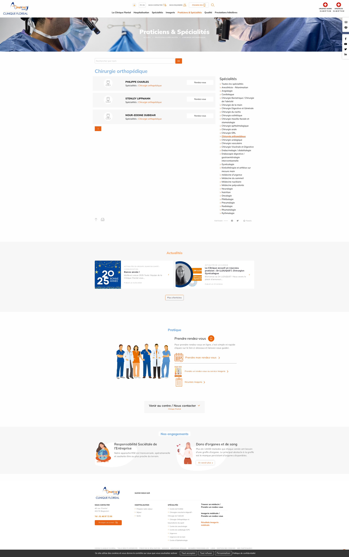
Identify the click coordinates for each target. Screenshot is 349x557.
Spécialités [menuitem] (157, 12)
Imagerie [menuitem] (170, 12)
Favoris (249, 221)
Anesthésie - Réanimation (235, 87)
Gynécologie (228, 164)
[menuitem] (145, 509)
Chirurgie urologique (232, 139)
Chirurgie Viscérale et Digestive (238, 146)
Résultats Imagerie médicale (210, 523)
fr (141, 5)
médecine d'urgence (232, 174)
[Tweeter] (237, 220)
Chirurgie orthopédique (194, 37)
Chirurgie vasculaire (232, 143)
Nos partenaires (244, 548)
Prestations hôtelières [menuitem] (226, 12)
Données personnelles (198, 548)
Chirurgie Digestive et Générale (238, 108)
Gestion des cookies (226, 548)
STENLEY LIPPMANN (137, 98)
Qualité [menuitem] (208, 12)
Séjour (139, 512)
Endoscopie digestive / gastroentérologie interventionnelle (233, 157)
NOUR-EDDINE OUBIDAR (140, 115)
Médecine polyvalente (233, 185)
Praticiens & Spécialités (166, 37)
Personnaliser (223, 553)
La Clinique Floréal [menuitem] (121, 12)
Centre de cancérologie (178, 526)
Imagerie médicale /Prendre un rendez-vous (212, 514)
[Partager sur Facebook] (232, 220)
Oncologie (227, 195)
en (144, 5)
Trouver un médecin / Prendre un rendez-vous (212, 505)
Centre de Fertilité (176, 509)
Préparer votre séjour (144, 509)
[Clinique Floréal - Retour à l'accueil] (15, 8)
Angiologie (227, 90)
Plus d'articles (174, 297)
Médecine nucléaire (231, 181)
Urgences (173, 533)
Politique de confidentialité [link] (243, 553)
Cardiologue (228, 94)
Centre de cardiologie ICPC (180, 530)
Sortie (139, 516)
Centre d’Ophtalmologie (179, 540)
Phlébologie (228, 199)
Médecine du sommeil (233, 178)
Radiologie (227, 206)
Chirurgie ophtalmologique (235, 125)
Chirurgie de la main (232, 104)
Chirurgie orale (229, 129)
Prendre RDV (197, 5)
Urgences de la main (177, 537)
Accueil (147, 37)
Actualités (174, 253)
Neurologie (227, 188)
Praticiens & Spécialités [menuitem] (190, 12)
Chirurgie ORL (229, 132)
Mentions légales (178, 548)
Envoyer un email (106, 522)
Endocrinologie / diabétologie (236, 150)
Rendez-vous (200, 82)
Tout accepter (188, 553)
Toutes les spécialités (232, 83)
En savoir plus (204, 462)
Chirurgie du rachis (231, 111)
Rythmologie (228, 213)
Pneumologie (228, 202)
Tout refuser (206, 553)
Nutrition (226, 192)
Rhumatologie (229, 209)
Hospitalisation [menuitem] (141, 12)
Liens (213, 548)
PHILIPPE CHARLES (137, 81)
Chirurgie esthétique (232, 115)
